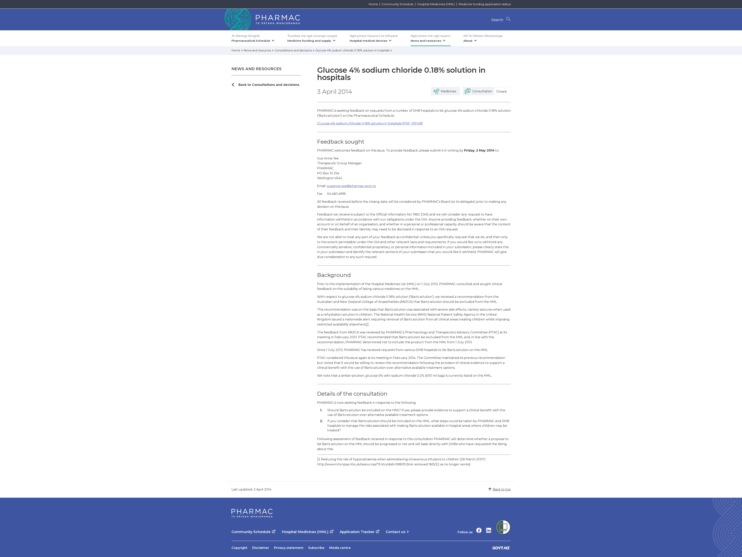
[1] (367, 324)
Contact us (395, 532)
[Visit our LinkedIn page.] (488, 530)
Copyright (239, 548)
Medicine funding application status (485, 4)
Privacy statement (288, 548)
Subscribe (316, 548)
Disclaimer (260, 548)
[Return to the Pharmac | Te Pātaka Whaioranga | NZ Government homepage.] (262, 19)
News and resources (256, 68)
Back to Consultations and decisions (268, 85)
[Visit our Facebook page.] (479, 530)
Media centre (340, 548)
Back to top (502, 489)
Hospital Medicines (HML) (436, 4)
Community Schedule (398, 4)
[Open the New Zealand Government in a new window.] (501, 548)
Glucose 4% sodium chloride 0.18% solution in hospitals (370, 123)
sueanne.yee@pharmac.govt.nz (351, 186)
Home (373, 4)
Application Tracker (357, 532)
